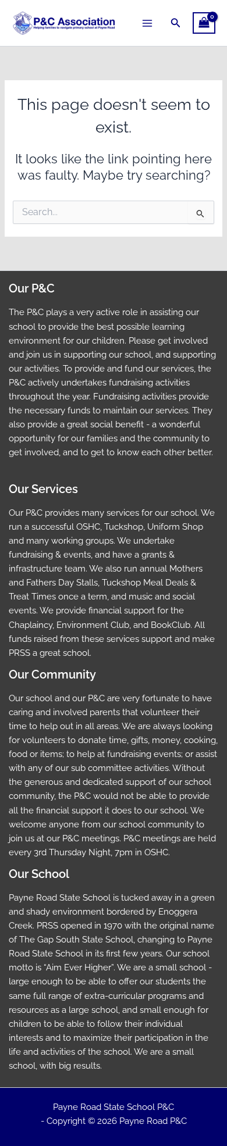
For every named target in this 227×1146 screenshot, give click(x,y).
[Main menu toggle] (147, 22)
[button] (176, 23)
